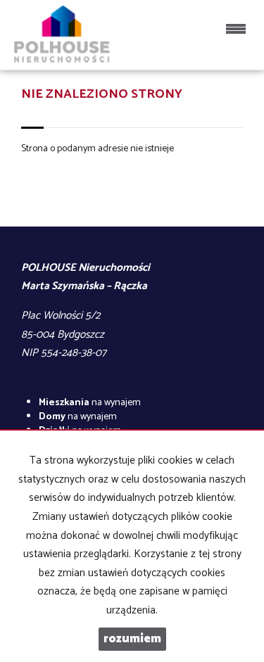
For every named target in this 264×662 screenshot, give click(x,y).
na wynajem (90, 403)
